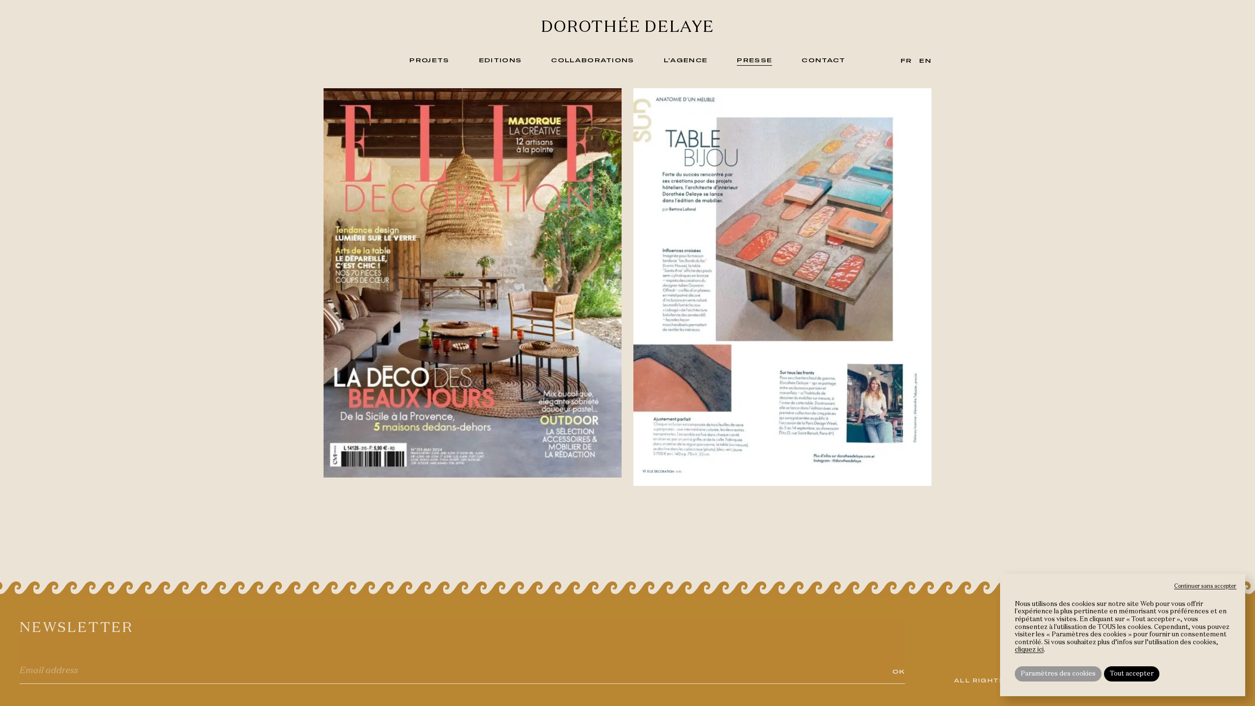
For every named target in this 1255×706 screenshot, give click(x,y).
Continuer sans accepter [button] (1205, 586)
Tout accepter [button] (1132, 674)
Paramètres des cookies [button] (1058, 674)
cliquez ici (1029, 650)
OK (898, 671)
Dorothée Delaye (627, 27)
